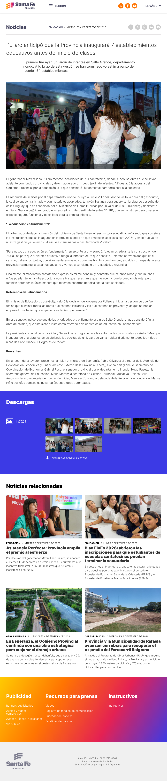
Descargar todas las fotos (69, 458)
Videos (50, 705)
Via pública (13, 724)
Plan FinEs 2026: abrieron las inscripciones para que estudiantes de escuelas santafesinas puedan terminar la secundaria (122, 554)
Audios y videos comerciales (16, 712)
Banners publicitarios (19, 705)
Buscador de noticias (59, 716)
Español (151, 6)
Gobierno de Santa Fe (20, 5)
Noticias (16, 27)
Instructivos (116, 705)
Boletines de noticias (59, 721)
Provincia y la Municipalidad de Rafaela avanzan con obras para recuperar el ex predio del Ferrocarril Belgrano (123, 645)
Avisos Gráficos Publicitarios (24, 719)
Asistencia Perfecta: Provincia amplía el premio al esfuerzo (43, 550)
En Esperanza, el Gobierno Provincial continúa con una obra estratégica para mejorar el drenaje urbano (42, 645)
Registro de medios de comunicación (69, 711)
